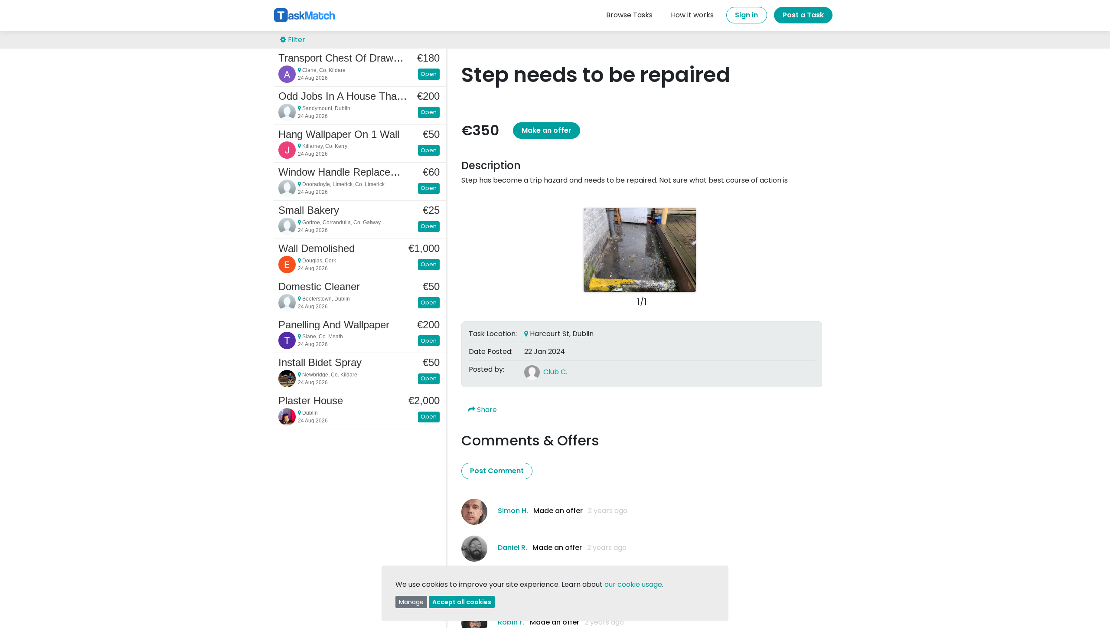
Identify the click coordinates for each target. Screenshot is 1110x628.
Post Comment (497, 471)
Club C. (555, 372)
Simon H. (513, 511)
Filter (295, 40)
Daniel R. (512, 548)
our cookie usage (633, 584)
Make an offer (546, 130)
